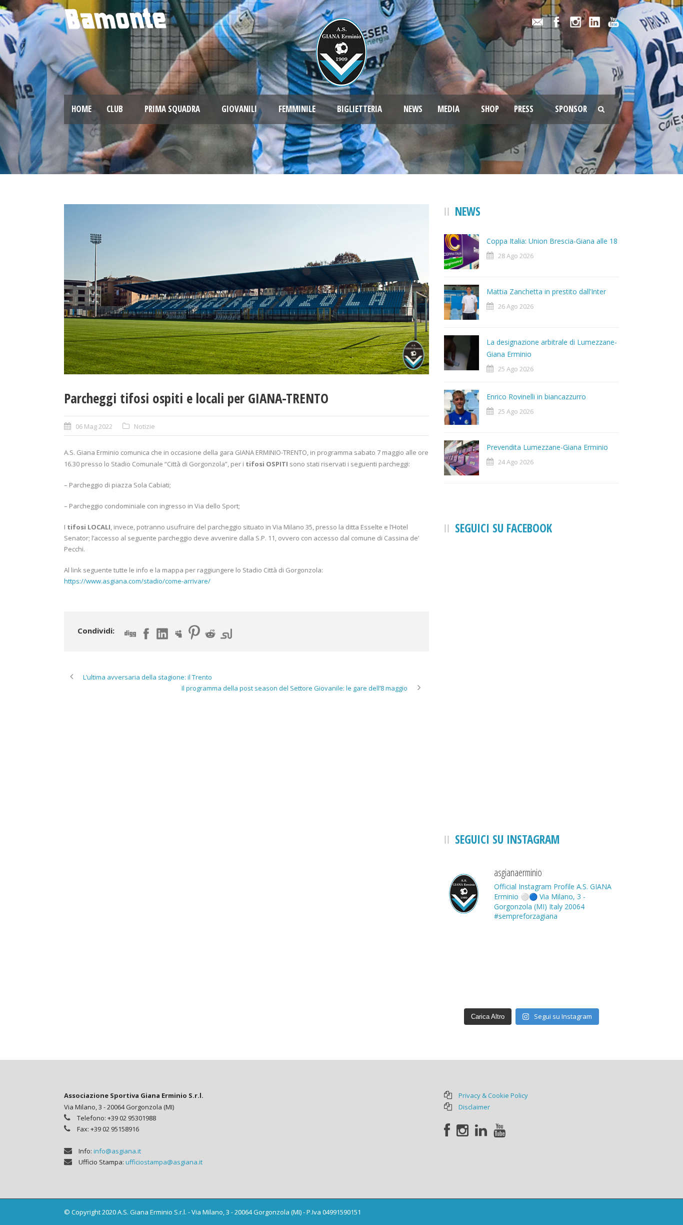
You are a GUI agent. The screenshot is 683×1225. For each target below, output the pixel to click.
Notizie (144, 426)
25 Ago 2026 (516, 368)
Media (449, 109)
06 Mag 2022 (94, 426)
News (413, 109)
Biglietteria (359, 109)
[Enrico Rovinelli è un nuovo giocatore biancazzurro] (531, 984)
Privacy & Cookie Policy (493, 1095)
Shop (490, 109)
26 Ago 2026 (516, 306)
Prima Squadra (172, 109)
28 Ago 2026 (516, 255)
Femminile (297, 109)
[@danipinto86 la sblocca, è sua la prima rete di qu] (591, 984)
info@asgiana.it (117, 1150)
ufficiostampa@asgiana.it (164, 1161)
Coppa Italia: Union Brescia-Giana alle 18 (552, 241)
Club (114, 109)
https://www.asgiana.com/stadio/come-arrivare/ (137, 580)
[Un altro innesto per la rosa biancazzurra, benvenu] (591, 948)
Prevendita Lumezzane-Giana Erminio (547, 447)
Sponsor (571, 109)
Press (524, 109)
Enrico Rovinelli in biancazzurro (536, 396)
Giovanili (239, 109)
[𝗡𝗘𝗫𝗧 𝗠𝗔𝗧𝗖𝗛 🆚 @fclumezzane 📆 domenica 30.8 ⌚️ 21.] (471, 984)
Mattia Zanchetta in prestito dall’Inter (546, 291)
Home (82, 109)
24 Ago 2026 (516, 461)
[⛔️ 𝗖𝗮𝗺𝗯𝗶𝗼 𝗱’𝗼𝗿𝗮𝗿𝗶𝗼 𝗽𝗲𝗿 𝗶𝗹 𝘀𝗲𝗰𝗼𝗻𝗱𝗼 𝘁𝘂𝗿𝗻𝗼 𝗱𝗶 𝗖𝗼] (471, 948)
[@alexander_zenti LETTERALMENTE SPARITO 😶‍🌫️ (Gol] (531, 948)
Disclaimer (474, 1106)
